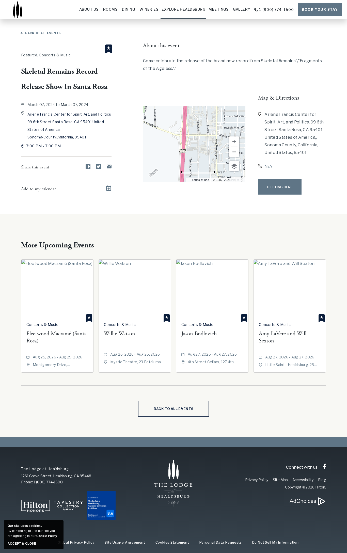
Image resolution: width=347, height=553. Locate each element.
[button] (280, 187)
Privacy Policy (256, 480)
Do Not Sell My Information (275, 542)
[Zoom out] (234, 152)
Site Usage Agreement (125, 542)
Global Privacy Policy (76, 542)
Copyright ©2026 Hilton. (305, 487)
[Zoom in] (234, 141)
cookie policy (46, 536)
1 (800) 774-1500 (276, 9)
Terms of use (200, 179)
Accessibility (302, 480)
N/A (268, 166)
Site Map (280, 480)
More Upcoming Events (57, 245)
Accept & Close (22, 543)
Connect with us (302, 467)
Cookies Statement (172, 542)
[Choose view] (234, 166)
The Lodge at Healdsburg (45, 469)
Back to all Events (43, 33)
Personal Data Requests (220, 542)
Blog (322, 480)
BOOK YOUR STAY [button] (320, 9)
